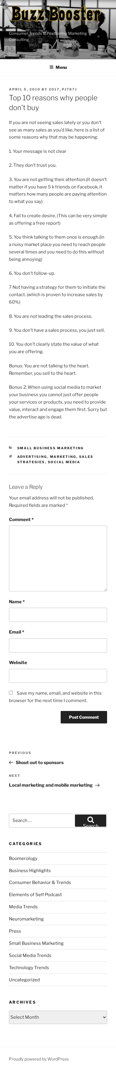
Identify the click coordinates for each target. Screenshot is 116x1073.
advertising (32, 457)
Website (18, 662)
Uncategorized (24, 979)
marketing (63, 457)
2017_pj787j (63, 89)
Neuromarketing (26, 919)
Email (16, 632)
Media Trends (23, 906)
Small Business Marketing (50, 448)
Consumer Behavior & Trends (40, 882)
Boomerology (23, 858)
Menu (61, 67)
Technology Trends (29, 967)
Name (17, 601)
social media (64, 462)
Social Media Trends (30, 955)
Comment (21, 519)
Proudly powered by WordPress (39, 1058)
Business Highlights (30, 870)
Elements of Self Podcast (35, 894)
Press (15, 931)
